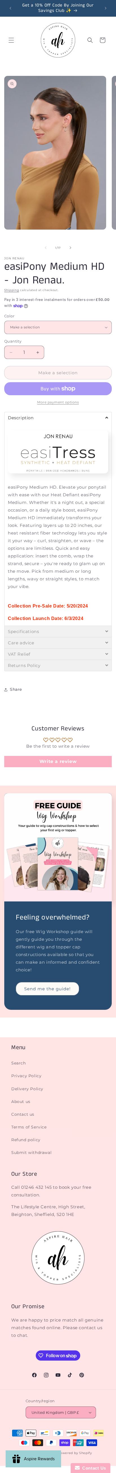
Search (18, 1063)
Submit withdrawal (31, 1152)
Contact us (22, 1114)
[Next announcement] (105, 8)
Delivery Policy (27, 1088)
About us (20, 1101)
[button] (11, 40)
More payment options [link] (58, 402)
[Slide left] (45, 247)
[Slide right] (70, 247)
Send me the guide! (47, 988)
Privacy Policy (26, 1075)
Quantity (12, 341)
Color (9, 316)
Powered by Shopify (74, 1453)
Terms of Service (29, 1127)
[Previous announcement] (10, 8)
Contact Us (93, 1468)
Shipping (11, 290)
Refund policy (26, 1139)
